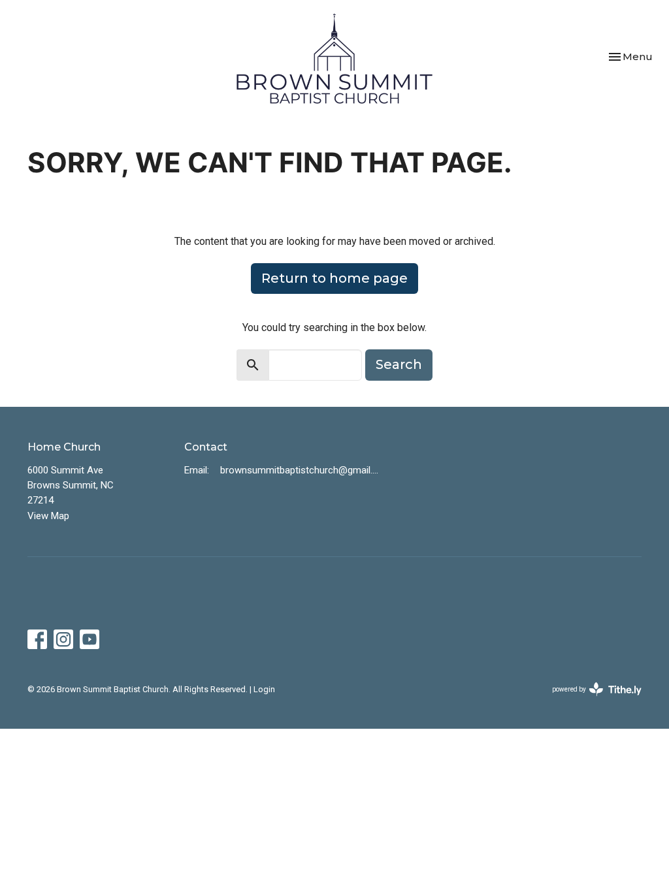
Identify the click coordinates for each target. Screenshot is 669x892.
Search (399, 364)
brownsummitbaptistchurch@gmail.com (300, 470)
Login (264, 689)
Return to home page (334, 278)
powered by (589, 701)
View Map (48, 516)
